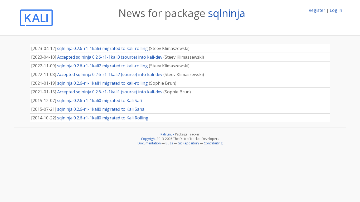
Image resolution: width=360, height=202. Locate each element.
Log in (336, 10)
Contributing (213, 143)
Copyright (148, 139)
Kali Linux (167, 134)
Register (317, 10)
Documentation (149, 143)
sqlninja (226, 13)
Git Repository (188, 143)
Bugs (169, 143)
